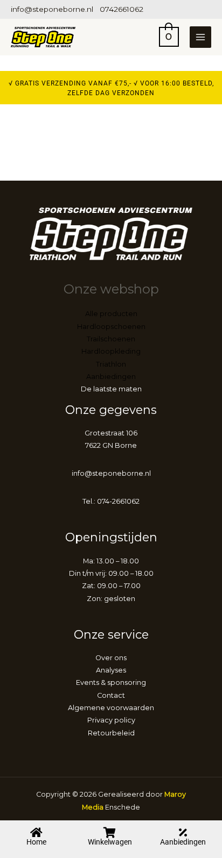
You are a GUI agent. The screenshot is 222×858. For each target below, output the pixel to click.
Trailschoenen (111, 339)
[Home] (36, 832)
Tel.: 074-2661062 (111, 501)
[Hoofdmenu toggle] (200, 37)
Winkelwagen (110, 842)
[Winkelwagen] (110, 832)
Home (36, 842)
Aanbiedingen (183, 842)
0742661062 (121, 9)
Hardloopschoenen (111, 327)
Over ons (111, 658)
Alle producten (111, 314)
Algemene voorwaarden (111, 708)
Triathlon (111, 364)
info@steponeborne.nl (52, 9)
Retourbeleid (111, 733)
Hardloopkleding (111, 351)
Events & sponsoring (111, 682)
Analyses (111, 670)
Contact (111, 695)
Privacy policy (111, 720)
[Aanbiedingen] (183, 832)
